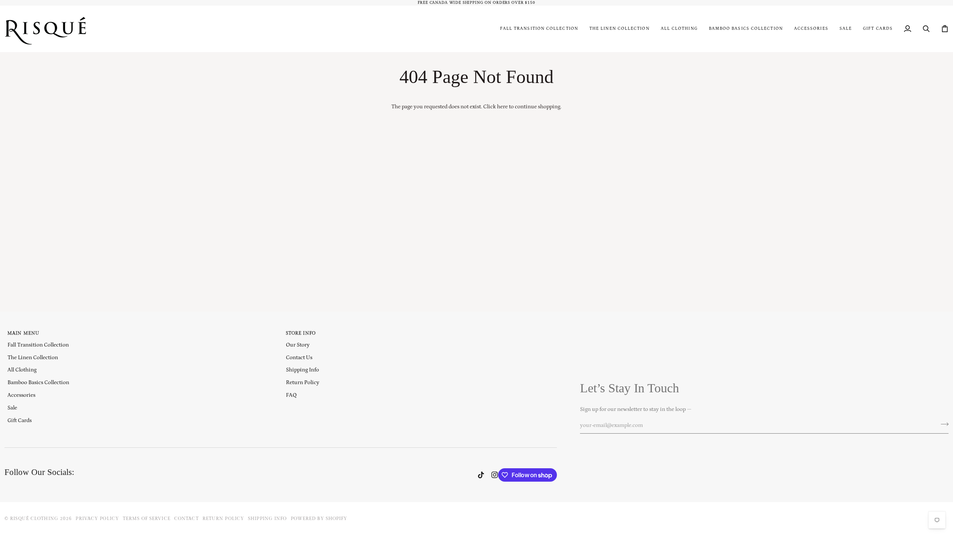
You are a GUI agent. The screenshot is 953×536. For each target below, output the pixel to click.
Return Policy (302, 382)
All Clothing (21, 370)
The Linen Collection (32, 357)
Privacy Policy (97, 518)
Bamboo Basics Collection (38, 382)
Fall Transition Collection (38, 345)
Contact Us (299, 357)
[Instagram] (494, 475)
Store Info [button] (301, 333)
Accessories (21, 395)
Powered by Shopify (319, 518)
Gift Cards (19, 420)
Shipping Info (302, 370)
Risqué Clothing (34, 518)
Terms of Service (146, 518)
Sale (12, 408)
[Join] (942, 424)
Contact (186, 518)
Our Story (298, 345)
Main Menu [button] (23, 333)
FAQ (291, 395)
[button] (679, 29)
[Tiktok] (481, 475)
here (502, 106)
